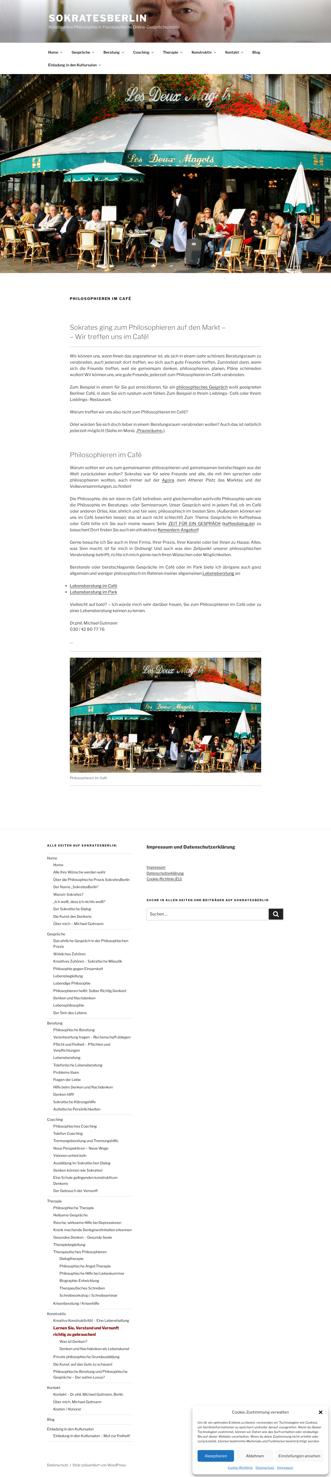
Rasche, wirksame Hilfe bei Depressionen (87, 1222)
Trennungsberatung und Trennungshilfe (85, 1140)
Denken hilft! (63, 1094)
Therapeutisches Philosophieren (80, 1252)
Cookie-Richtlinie (240, 1467)
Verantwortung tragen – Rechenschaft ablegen (92, 1037)
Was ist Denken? (73, 1341)
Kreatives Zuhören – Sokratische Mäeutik (87, 961)
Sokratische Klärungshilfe (74, 1102)
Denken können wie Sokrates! (77, 1170)
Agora (168, 480)
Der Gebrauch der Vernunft (75, 1190)
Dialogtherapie (71, 1258)
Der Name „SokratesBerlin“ (76, 887)
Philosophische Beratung (74, 1030)
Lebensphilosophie (68, 1005)
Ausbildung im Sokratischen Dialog (81, 1163)
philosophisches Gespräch (202, 387)
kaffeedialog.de (238, 523)
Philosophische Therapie (73, 1208)
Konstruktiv (202, 52)
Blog (256, 52)
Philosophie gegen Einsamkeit (78, 968)
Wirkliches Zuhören (69, 954)
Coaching (141, 52)
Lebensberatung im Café (93, 585)
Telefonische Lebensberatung (77, 1065)
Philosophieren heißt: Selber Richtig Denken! (89, 990)
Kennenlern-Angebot (178, 529)
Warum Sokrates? (68, 894)
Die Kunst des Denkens (72, 916)
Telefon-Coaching (68, 1133)
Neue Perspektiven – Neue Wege (80, 1148)
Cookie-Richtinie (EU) (164, 879)
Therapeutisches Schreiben (82, 1288)
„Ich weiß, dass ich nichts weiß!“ (79, 901)
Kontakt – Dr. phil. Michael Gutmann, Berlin (88, 1394)
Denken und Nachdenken (74, 998)
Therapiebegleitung (69, 1244)
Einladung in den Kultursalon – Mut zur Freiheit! (91, 1435)
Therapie (170, 52)
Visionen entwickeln (69, 1155)
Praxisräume (149, 430)
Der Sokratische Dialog (72, 909)
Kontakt (232, 52)
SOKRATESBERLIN (98, 18)
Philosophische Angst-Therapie (85, 1266)
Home (53, 52)
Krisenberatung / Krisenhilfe (76, 1303)
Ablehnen (255, 1456)
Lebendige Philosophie (72, 983)
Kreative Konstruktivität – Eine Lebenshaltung (91, 1320)
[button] (320, 1412)
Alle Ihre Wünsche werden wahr (79, 872)
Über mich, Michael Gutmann (77, 1402)
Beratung (111, 52)
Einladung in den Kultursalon (72, 65)
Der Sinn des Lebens (70, 1012)
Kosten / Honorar (67, 1409)
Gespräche (81, 52)
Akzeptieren (216, 1456)
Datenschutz (264, 1467)
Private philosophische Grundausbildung (86, 1356)
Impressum (285, 1467)
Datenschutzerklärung (165, 873)
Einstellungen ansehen (299, 1456)
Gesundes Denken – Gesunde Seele (82, 1237)
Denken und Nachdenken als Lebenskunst (94, 1348)
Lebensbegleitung (68, 976)
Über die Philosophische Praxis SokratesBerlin (91, 879)
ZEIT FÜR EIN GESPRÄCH (194, 523)
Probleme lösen (66, 1072)
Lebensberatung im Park (93, 592)
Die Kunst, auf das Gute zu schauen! (82, 1364)
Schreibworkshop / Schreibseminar (88, 1295)
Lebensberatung (218, 573)
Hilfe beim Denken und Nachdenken (83, 1087)
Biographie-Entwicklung (79, 1280)
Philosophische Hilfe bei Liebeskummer (91, 1273)
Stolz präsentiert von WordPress (99, 1465)
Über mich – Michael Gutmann (78, 923)
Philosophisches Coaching (75, 1126)
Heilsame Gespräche (70, 1215)
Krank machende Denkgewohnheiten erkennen (92, 1230)
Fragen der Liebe (67, 1079)
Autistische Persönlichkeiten (76, 1109)
